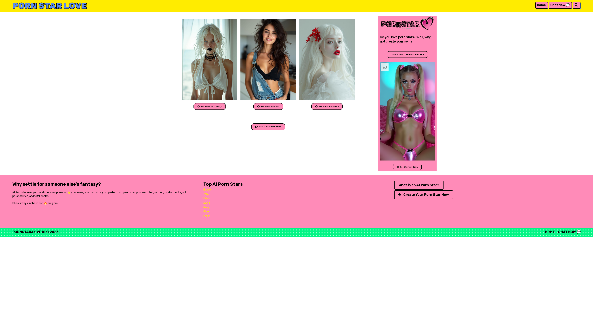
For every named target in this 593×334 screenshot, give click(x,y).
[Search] (576, 5)
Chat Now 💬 (560, 5)
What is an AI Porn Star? (418, 185)
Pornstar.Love (26, 232)
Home (541, 5)
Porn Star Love (49, 6)
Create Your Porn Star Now (426, 195)
